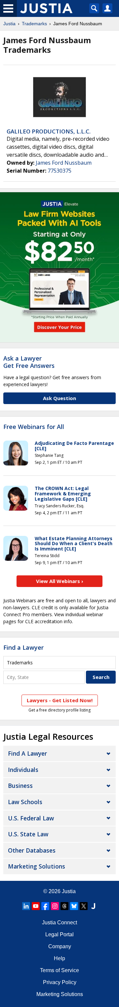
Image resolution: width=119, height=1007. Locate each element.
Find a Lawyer (23, 647)
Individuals (23, 770)
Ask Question (59, 398)
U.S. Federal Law (31, 818)
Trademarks (34, 23)
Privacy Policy (59, 982)
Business (20, 786)
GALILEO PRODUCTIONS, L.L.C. (49, 131)
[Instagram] (55, 906)
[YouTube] (36, 906)
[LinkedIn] (26, 906)
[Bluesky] (74, 906)
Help (59, 958)
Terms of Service (59, 970)
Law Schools (25, 802)
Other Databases (32, 850)
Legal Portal (59, 934)
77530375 (59, 170)
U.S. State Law (28, 834)
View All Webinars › (59, 581)
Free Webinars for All (33, 427)
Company (59, 946)
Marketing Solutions (36, 866)
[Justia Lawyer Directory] (93, 906)
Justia (9, 23)
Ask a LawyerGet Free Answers (29, 362)
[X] (84, 906)
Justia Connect (59, 922)
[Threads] (64, 906)
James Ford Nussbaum (64, 162)
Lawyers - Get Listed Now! (60, 700)
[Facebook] (45, 906)
